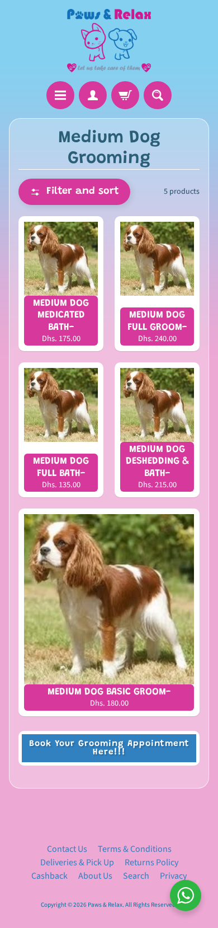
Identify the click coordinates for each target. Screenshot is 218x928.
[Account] (93, 95)
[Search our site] (158, 95)
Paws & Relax (105, 905)
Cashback (49, 876)
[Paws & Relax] (109, 40)
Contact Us (67, 849)
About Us (95, 876)
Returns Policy (151, 862)
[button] (74, 192)
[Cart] (125, 95)
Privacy (173, 876)
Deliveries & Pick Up (77, 862)
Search (136, 876)
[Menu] (60, 95)
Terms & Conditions (135, 849)
